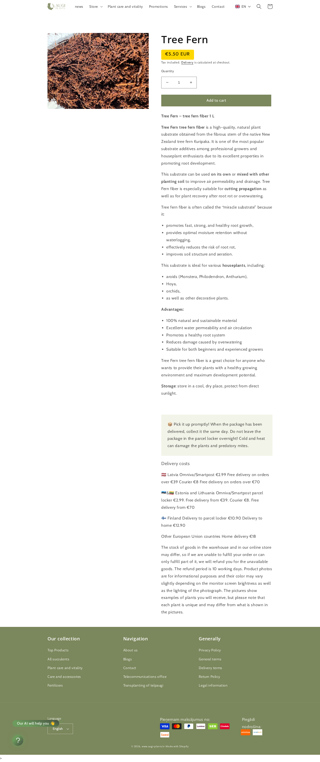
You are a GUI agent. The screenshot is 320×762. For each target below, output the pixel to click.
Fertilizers (55, 685)
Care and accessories (64, 676)
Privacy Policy (210, 650)
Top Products (58, 650)
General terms (210, 659)
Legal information (213, 685)
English (58, 729)
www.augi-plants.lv (153, 746)
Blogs (127, 659)
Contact (129, 668)
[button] (95, 6)
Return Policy (209, 676)
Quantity (167, 71)
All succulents (58, 659)
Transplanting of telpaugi (143, 685)
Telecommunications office (145, 676)
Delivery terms (210, 668)
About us (130, 650)
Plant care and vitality (65, 668)
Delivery (187, 62)
